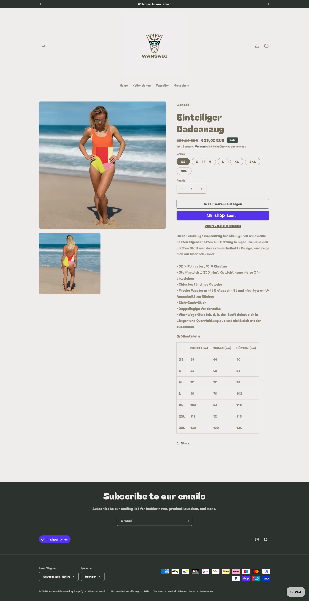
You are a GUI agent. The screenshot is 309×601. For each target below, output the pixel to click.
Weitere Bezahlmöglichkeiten (223, 225)
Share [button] (185, 443)
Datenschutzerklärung (125, 591)
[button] (43, 45)
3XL (184, 171)
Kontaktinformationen (181, 591)
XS (183, 161)
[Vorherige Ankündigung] (40, 4)
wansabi (54, 591)
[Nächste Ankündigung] (268, 4)
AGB (146, 591)
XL (237, 161)
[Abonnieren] (187, 521)
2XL (253, 161)
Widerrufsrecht (97, 591)
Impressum (206, 591)
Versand (200, 146)
